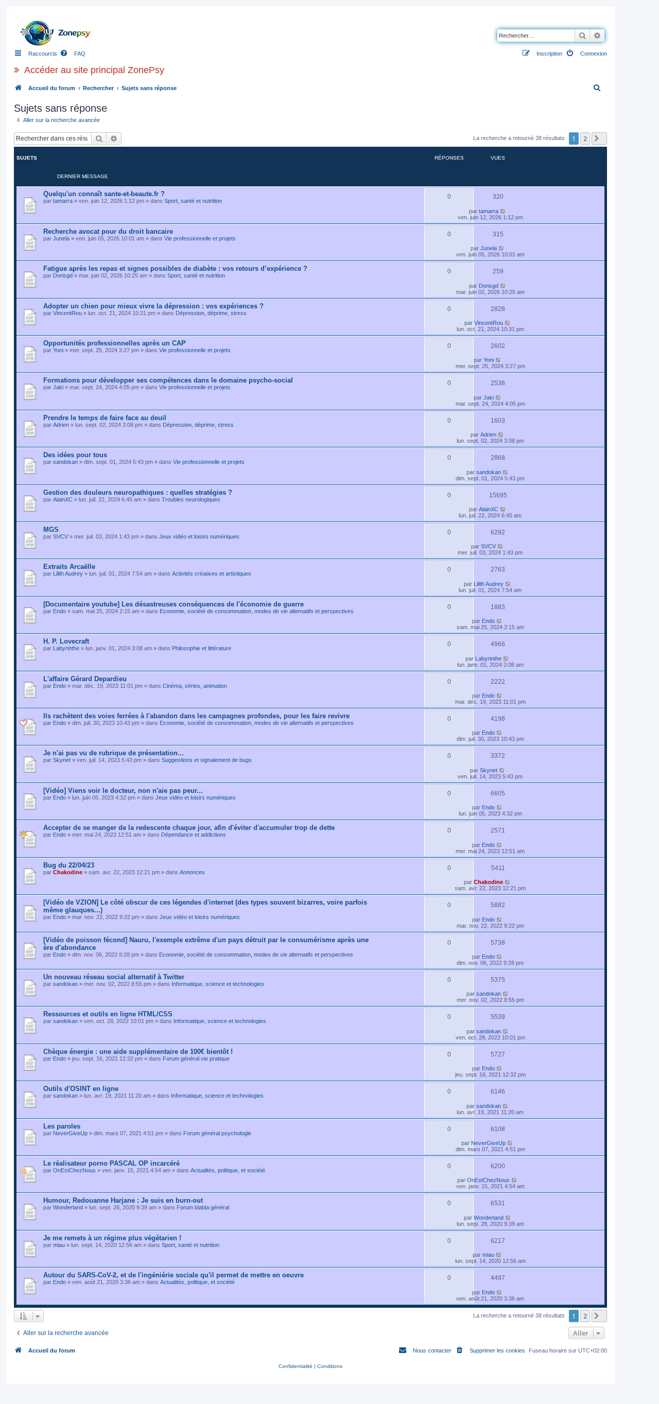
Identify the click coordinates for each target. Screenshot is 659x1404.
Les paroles (61, 1126)
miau (59, 1245)
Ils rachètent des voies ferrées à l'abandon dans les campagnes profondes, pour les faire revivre (196, 716)
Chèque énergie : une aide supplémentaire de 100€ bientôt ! (138, 1051)
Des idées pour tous (75, 455)
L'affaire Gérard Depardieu (85, 679)
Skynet (62, 760)
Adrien (61, 425)
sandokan (65, 462)
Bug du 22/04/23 (68, 865)
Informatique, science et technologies (217, 984)
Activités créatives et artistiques (211, 573)
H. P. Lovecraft (66, 641)
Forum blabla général (203, 1207)
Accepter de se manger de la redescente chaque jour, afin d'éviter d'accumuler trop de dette (189, 827)
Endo (59, 611)
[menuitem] (72, 53)
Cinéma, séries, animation (195, 686)
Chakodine (67, 872)
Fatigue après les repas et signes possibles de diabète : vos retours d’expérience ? (175, 268)
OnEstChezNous (74, 1170)
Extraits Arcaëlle (69, 566)
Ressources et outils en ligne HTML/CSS (107, 1014)
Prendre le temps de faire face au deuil (104, 418)
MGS (51, 529)
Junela (61, 238)
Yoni (58, 350)
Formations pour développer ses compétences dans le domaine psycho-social (168, 380)
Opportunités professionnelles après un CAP (114, 343)
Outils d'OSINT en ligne (80, 1089)
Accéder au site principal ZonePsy (94, 70)
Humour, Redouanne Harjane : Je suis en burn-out (123, 1200)
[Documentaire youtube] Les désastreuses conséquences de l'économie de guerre (173, 604)
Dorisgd (63, 275)
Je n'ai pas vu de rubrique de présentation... (113, 753)
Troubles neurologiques (191, 499)
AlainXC (63, 499)
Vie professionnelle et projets (200, 238)
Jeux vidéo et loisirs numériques (199, 536)
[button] (599, 138)
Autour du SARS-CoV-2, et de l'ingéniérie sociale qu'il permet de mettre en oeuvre (173, 1275)
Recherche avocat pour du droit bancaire (108, 231)
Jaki (58, 387)
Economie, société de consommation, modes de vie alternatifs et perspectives (257, 611)
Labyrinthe (66, 648)
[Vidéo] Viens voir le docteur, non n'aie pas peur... (123, 790)
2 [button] (585, 138)
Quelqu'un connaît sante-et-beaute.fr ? (104, 194)
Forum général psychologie (217, 1133)
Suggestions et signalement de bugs (207, 760)
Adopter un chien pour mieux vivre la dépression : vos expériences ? (153, 306)
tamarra (63, 201)
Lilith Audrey (68, 573)
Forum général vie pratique (196, 1058)
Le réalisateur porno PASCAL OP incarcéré (111, 1163)
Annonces (192, 872)
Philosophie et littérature (201, 648)
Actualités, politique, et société (227, 1170)
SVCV (60, 536)
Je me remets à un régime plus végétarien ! (112, 1238)
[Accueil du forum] (58, 30)
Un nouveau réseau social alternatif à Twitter (113, 977)
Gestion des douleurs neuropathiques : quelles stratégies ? (137, 492)
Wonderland (68, 1207)
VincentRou (67, 313)
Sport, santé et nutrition (193, 201)
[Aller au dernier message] (506, 211)
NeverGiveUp (70, 1133)
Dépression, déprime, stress (211, 313)
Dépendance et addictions (193, 834)
